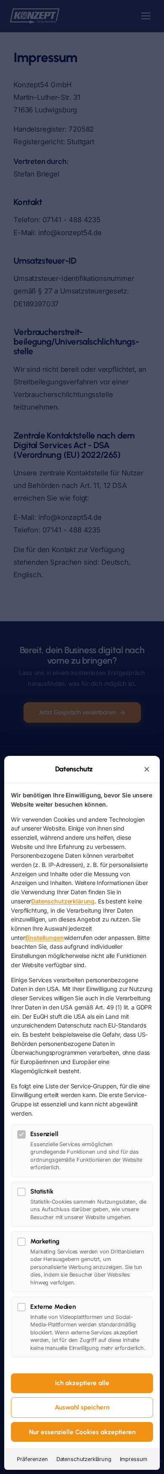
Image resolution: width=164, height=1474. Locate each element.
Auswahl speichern (82, 1407)
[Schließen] (146, 769)
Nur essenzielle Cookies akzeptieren (82, 1432)
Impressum (134, 1459)
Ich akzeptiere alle (82, 1383)
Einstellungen (44, 937)
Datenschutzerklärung (63, 901)
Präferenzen (32, 1459)
